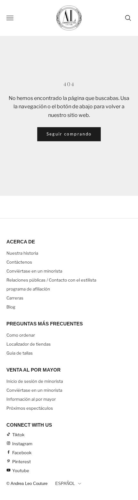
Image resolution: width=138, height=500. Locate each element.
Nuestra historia (22, 253)
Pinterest (21, 461)
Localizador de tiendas (28, 344)
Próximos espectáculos (29, 408)
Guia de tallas (19, 353)
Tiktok (18, 434)
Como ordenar (20, 335)
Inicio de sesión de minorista (34, 381)
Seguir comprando (69, 133)
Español (65, 483)
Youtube (20, 470)
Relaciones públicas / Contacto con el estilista (51, 280)
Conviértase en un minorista (34, 271)
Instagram (22, 443)
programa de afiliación (28, 288)
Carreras (14, 297)
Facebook (21, 452)
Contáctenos (19, 262)
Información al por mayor (31, 399)
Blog (10, 306)
